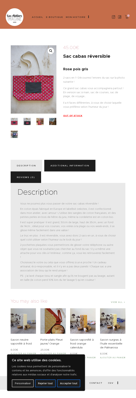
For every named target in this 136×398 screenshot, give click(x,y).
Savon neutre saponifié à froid (21, 341)
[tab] (27, 165)
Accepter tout (68, 383)
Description (26, 165)
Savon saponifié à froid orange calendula (82, 343)
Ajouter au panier (23, 353)
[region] (46, 372)
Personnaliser (23, 383)
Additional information (69, 165)
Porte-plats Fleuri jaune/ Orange (51, 341)
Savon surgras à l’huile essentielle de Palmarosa (111, 343)
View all (117, 302)
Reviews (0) (26, 177)
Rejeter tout (45, 383)
